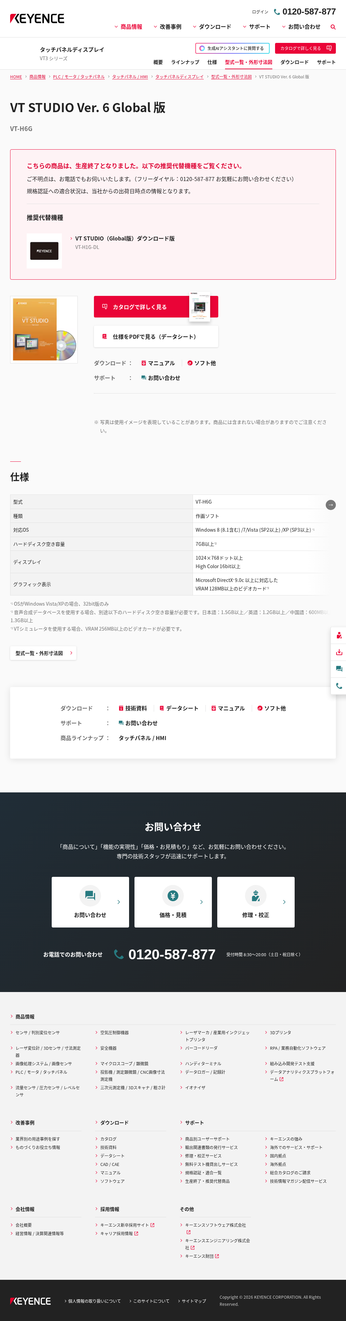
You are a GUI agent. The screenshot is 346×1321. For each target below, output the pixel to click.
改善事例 (170, 26)
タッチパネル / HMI (142, 738)
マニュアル (162, 363)
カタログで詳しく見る (140, 307)
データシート (182, 708)
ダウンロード (215, 26)
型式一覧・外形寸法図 (39, 653)
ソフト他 (205, 363)
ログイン (260, 12)
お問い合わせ (304, 26)
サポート (260, 26)
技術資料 (136, 708)
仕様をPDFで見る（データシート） (156, 336)
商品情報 (131, 26)
